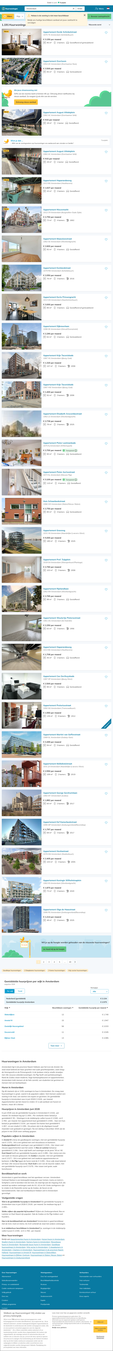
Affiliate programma (9, 1304)
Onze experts (84, 1296)
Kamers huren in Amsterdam (38, 1242)
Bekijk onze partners (59, 1327)
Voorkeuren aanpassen (100, 1337)
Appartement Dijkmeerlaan (56, 326)
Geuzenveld (9, 1032)
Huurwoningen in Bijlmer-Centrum (16, 1255)
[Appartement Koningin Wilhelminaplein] (21, 890)
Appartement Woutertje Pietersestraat (61, 618)
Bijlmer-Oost (10, 1038)
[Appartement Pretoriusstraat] (21, 715)
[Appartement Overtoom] (21, 71)
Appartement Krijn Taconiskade (58, 355)
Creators (5, 1300)
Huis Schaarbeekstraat (54, 501)
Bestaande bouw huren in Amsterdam (35, 1244)
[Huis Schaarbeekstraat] (21, 511)
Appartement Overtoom (54, 61)
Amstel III (8, 1020)
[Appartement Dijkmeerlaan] (21, 336)
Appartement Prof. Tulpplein (56, 559)
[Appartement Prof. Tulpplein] (21, 569)
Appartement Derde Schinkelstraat (60, 32)
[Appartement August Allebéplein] (21, 122)
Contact (4, 1308)
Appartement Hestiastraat (56, 851)
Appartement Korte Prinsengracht (59, 297)
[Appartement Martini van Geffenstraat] (21, 744)
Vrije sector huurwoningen (77, 970)
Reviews (44, 1284)
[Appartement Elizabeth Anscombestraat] (21, 423)
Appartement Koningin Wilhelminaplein (62, 880)
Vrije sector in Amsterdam (37, 1247)
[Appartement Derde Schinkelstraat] (21, 42)
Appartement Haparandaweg (57, 180)
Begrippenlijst (45, 1288)
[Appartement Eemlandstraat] (21, 278)
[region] (56, 1330)
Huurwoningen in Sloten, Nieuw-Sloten (46, 1255)
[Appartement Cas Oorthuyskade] (21, 686)
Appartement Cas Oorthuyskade (58, 676)
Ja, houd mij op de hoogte (53, 949)
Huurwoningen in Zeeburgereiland (16, 1258)
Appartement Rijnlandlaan (56, 588)
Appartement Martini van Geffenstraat (61, 734)
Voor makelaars (84, 1288)
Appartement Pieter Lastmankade (59, 443)
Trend (20, 991)
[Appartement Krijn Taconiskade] (21, 365)
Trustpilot (104, 140)
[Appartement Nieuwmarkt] (21, 219)
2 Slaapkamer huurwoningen (34, 970)
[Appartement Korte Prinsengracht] (21, 307)
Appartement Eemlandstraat (57, 268)
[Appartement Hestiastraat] (21, 861)
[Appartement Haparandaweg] (21, 190)
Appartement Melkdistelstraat (57, 763)
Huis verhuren (84, 1280)
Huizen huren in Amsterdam (53, 1239)
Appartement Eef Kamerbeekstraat (60, 822)
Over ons (5, 1296)
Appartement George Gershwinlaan (60, 793)
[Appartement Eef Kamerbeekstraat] (21, 832)
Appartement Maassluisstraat (57, 239)
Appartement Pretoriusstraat (57, 705)
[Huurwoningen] (10, 8)
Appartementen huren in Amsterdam (25, 1239)
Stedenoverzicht (46, 1296)
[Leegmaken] (73, 8)
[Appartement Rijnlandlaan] (21, 598)
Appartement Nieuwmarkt (55, 209)
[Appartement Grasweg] (21, 540)
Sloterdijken (9, 1014)
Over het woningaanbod (49, 1276)
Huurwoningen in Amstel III (20, 1252)
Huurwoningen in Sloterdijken (44, 1252)
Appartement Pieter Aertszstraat (59, 472)
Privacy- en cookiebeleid (10, 1284)
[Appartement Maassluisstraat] (21, 249)
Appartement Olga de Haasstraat (59, 909)
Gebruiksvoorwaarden (9, 1280)
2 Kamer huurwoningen (56, 970)
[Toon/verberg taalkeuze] (108, 8)
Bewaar (100, 16)
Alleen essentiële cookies (100, 1329)
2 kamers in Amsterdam (22, 1250)
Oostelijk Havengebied (14, 1026)
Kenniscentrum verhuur (87, 1292)
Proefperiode (45, 1304)
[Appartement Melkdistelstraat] (21, 773)
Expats (43, 1300)
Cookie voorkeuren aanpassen (12, 1288)
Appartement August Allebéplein (59, 112)
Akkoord (100, 1322)
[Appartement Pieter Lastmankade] (21, 453)
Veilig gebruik (6, 1292)
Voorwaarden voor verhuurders (90, 1276)
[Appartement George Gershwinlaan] (21, 803)
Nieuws (43, 1292)
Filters (9, 16)
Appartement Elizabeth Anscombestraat (62, 413)
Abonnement (6, 1276)
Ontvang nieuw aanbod (26, 102)
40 (70, 962)
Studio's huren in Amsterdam (14, 1242)
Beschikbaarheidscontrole (50, 1280)
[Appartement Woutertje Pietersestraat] (21, 628)
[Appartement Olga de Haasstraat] (21, 919)
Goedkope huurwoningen (12, 970)
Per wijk (10, 991)
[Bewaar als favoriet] (106, 32)
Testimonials (83, 1284)
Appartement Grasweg (54, 530)
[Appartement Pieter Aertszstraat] (21, 482)
